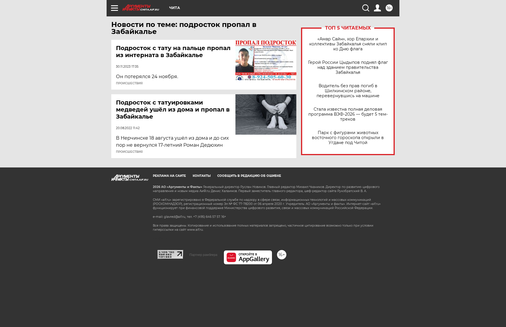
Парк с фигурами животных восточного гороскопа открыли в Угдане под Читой (348, 137)
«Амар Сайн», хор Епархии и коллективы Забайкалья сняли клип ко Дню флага (348, 44)
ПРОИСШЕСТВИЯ (129, 83)
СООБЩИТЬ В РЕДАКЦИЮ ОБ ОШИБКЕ (249, 176)
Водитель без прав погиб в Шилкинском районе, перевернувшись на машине (348, 90)
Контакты (202, 176)
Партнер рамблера (203, 254)
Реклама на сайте (169, 176)
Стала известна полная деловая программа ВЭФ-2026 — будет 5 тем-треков (348, 114)
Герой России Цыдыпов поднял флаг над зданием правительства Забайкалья (348, 67)
